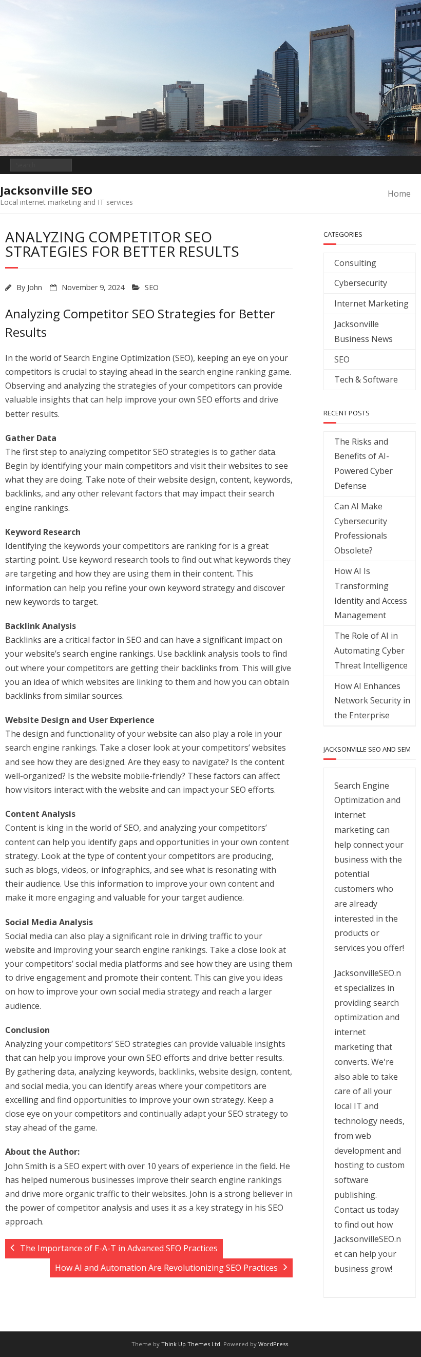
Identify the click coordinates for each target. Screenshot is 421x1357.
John (34, 287)
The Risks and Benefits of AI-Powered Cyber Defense (363, 463)
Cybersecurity (360, 283)
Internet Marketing (371, 303)
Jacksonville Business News (363, 331)
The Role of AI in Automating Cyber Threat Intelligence (371, 650)
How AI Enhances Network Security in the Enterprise (372, 700)
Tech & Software (366, 379)
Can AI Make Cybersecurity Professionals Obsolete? (360, 528)
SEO (152, 287)
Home (399, 193)
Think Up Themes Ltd (190, 1344)
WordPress (273, 1344)
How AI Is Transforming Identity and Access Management (370, 593)
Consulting (355, 263)
